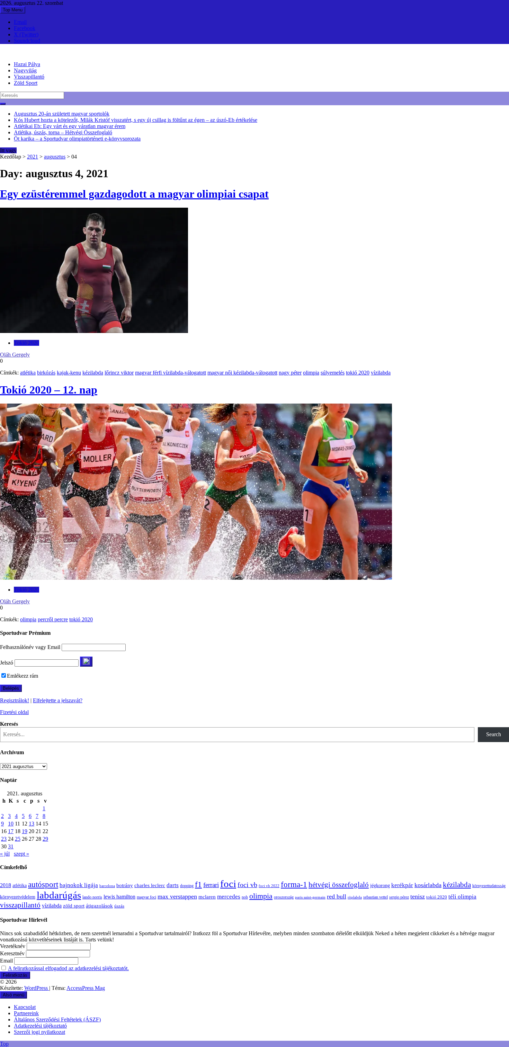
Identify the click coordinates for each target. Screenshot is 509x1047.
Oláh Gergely (15, 355)
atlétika (28, 373)
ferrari (211, 884)
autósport (43, 884)
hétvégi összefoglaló (339, 884)
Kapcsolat (25, 1007)
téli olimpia (462, 896)
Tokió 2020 (26, 343)
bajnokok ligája (79, 885)
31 (11, 846)
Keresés (9, 724)
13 (31, 824)
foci (228, 883)
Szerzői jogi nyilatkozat (39, 1032)
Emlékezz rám (22, 676)
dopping (187, 886)
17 (11, 831)
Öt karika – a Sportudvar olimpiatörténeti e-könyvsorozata (77, 139)
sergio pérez (399, 897)
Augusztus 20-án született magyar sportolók (61, 114)
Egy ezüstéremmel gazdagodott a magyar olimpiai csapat (134, 194)
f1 (198, 884)
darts (173, 885)
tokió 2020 (357, 373)
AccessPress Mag (85, 988)
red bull (336, 896)
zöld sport (73, 906)
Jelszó (6, 663)
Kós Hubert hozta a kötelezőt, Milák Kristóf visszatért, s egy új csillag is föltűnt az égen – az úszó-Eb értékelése (135, 120)
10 (11, 824)
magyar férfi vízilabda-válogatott (170, 373)
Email (20, 22)
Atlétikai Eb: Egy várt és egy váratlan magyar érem (69, 126)
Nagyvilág (25, 70)
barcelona (107, 886)
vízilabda (381, 373)
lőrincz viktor (119, 373)
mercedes (228, 896)
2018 (5, 885)
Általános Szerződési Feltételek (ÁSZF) (57, 1019)
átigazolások (99, 906)
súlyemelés (333, 373)
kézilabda (92, 373)
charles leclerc (149, 885)
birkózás (46, 373)
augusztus (54, 157)
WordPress (36, 988)
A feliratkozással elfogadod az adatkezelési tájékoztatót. (68, 968)
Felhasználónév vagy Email (30, 647)
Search (493, 734)
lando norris (92, 897)
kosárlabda (427, 885)
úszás (119, 906)
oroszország (284, 897)
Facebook (24, 28)
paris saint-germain (310, 897)
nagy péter (290, 373)
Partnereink (26, 1013)
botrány (124, 885)
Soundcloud (27, 41)
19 (24, 831)
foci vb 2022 (269, 886)
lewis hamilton (119, 897)
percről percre (53, 619)
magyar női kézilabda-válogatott (242, 373)
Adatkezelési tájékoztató (40, 1026)
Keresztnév (12, 953)
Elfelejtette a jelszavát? (57, 700)
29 (45, 839)
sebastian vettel (375, 897)
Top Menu (13, 9)
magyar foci (146, 897)
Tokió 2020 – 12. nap (48, 389)
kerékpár (402, 885)
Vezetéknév (12, 946)
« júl (5, 854)
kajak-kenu (69, 373)
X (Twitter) (26, 34)
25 (17, 839)
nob (245, 897)
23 (4, 839)
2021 (32, 157)
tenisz (417, 896)
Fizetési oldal (14, 712)
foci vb (247, 884)
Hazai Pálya (27, 64)
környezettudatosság (489, 885)
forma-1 (294, 884)
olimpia (311, 373)
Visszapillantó (29, 77)
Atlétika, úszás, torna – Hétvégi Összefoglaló (63, 132)
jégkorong (380, 885)
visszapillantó (20, 905)
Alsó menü (13, 995)
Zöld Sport (25, 83)
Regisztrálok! (14, 700)
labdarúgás (59, 895)
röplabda (355, 897)
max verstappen (177, 896)
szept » (21, 854)
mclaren (207, 897)
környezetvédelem (17, 897)
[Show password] (86, 662)
